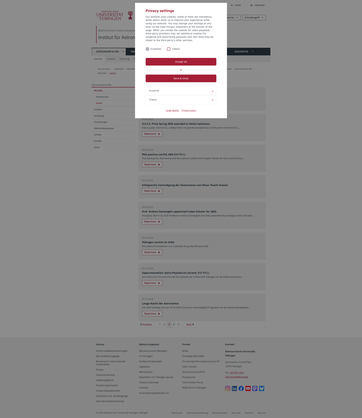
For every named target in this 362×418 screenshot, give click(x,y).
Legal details (172, 110)
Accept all (181, 61)
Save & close (181, 78)
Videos (176, 48)
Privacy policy (189, 110)
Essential (156, 48)
